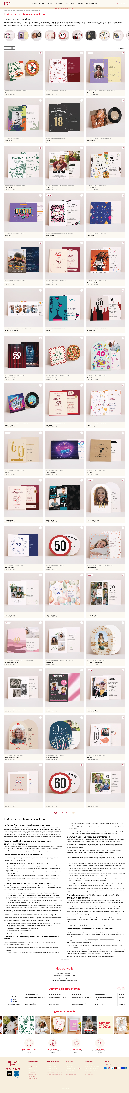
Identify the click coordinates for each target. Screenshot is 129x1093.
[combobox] (78, 558)
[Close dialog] (91, 528)
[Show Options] (90, 558)
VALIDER (79, 570)
